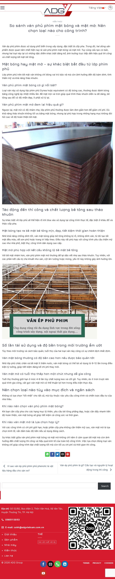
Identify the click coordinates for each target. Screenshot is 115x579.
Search (105, 486)
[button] (2, 7)
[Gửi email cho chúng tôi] (50, 564)
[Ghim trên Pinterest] (67, 454)
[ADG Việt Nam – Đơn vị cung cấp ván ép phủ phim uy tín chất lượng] (58, 9)
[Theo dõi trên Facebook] (43, 564)
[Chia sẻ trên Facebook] (52, 454)
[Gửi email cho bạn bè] (62, 454)
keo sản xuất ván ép (47, 542)
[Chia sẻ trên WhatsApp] (47, 454)
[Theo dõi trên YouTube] (43, 573)
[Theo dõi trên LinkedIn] (65, 564)
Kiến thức (57, 21)
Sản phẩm (11, 539)
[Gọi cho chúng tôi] (57, 564)
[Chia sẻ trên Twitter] (57, 454)
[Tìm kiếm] (110, 7)
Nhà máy (10, 544)
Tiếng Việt (95, 7)
